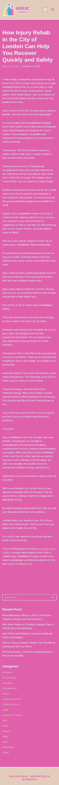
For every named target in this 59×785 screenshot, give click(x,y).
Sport (5, 741)
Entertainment (9, 688)
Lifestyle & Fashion (12, 715)
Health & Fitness (10, 704)
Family (5, 693)
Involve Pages (12, 66)
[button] (45, 10)
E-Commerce (9, 677)
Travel (5, 752)
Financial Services (11, 699)
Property (6, 731)
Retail (5, 736)
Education (7, 683)
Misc (4, 720)
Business (7, 672)
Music (5, 725)
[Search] (53, 597)
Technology (8, 747)
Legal (5, 709)
